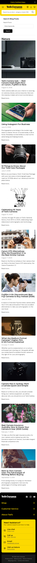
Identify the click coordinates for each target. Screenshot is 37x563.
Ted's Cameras (21, 556)
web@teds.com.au (13, 543)
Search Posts (7, 22)
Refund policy (18, 558)
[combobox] (18, 12)
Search (8, 31)
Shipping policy (12, 560)
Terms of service (27, 558)
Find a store (11, 549)
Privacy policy (9, 558)
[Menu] (4, 7)
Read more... (6, 98)
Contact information (23, 560)
